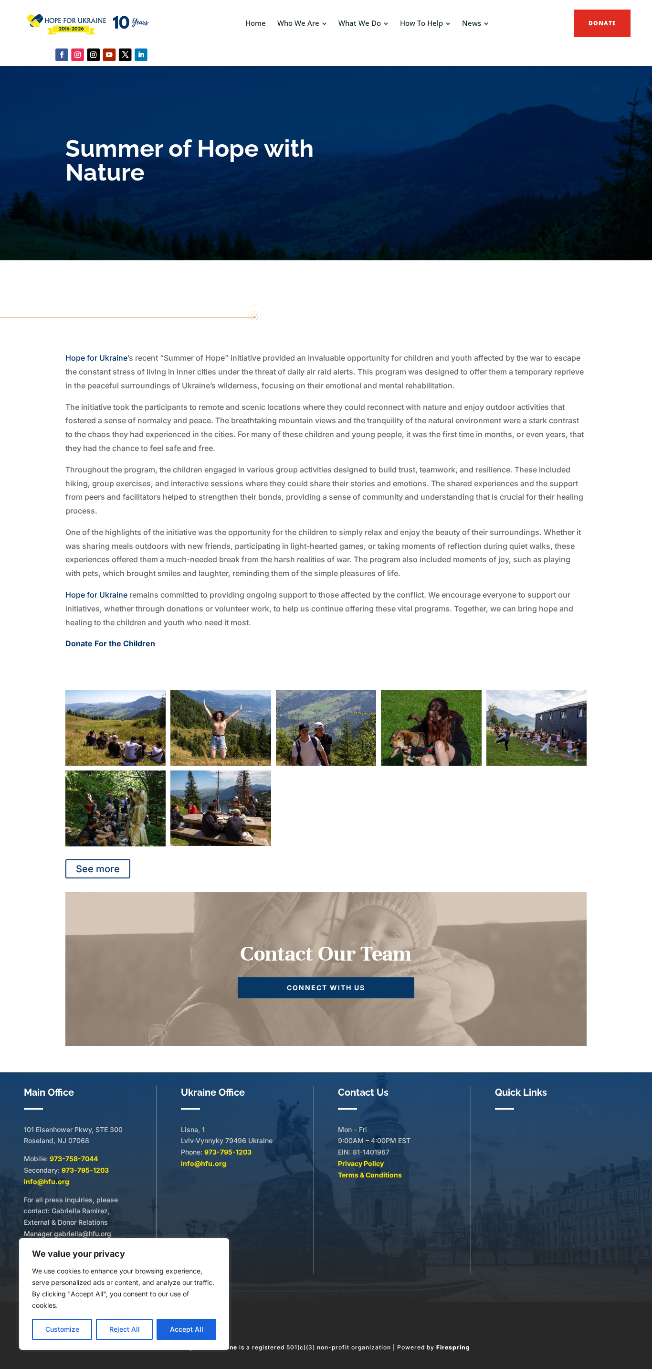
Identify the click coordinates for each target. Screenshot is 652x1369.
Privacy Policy (361, 1163)
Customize (62, 1329)
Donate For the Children (110, 643)
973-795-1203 (85, 1170)
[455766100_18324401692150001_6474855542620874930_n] (220, 843)
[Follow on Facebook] (61, 54)
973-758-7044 (74, 1159)
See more (98, 869)
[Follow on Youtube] (109, 54)
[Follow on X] (125, 54)
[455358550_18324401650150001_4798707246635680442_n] (220, 763)
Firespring (453, 1347)
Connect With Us (326, 988)
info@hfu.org (46, 1181)
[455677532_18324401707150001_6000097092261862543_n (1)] (536, 763)
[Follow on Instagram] (77, 54)
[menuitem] (256, 23)
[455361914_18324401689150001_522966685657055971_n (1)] (115, 844)
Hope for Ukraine (96, 358)
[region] (124, 1294)
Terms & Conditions (370, 1175)
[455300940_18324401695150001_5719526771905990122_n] (115, 763)
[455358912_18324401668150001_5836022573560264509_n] (431, 763)
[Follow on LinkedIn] (141, 54)
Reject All (124, 1329)
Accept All (186, 1329)
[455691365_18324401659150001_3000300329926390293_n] (326, 763)
